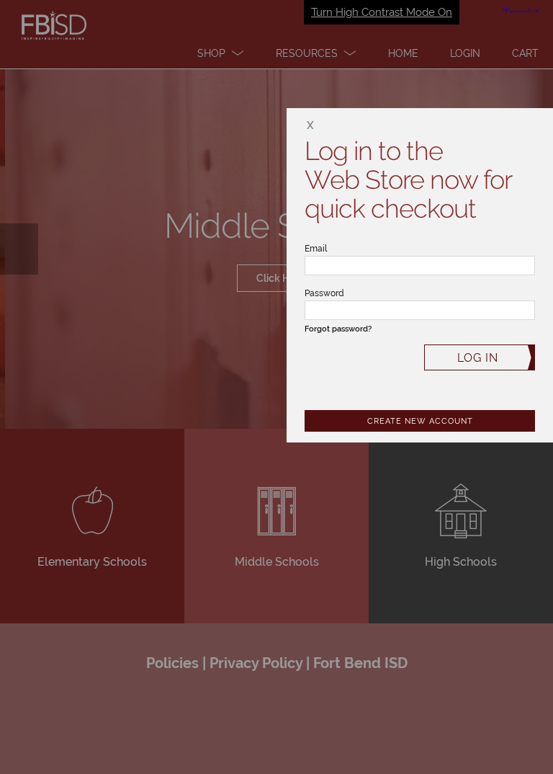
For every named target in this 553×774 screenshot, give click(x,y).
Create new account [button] (420, 421)
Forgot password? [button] (338, 329)
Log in (477, 358)
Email (316, 249)
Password (324, 293)
